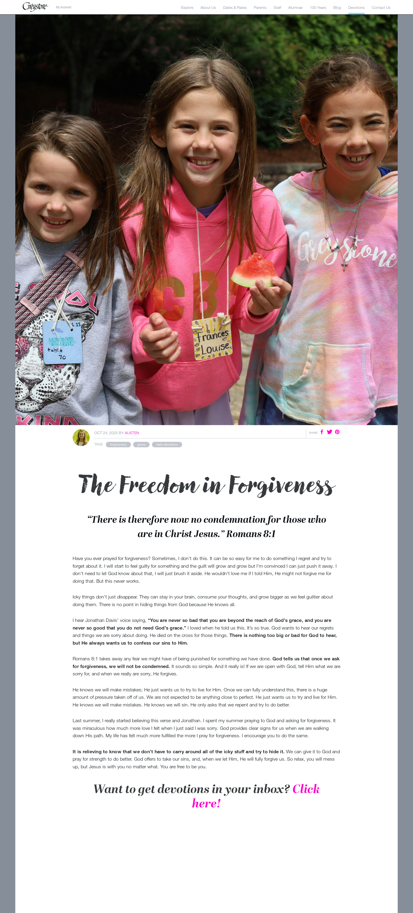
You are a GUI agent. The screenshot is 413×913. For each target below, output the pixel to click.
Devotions (356, 7)
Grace (141, 444)
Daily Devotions (167, 444)
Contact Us (381, 7)
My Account (63, 7)
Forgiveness (118, 444)
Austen (132, 433)
